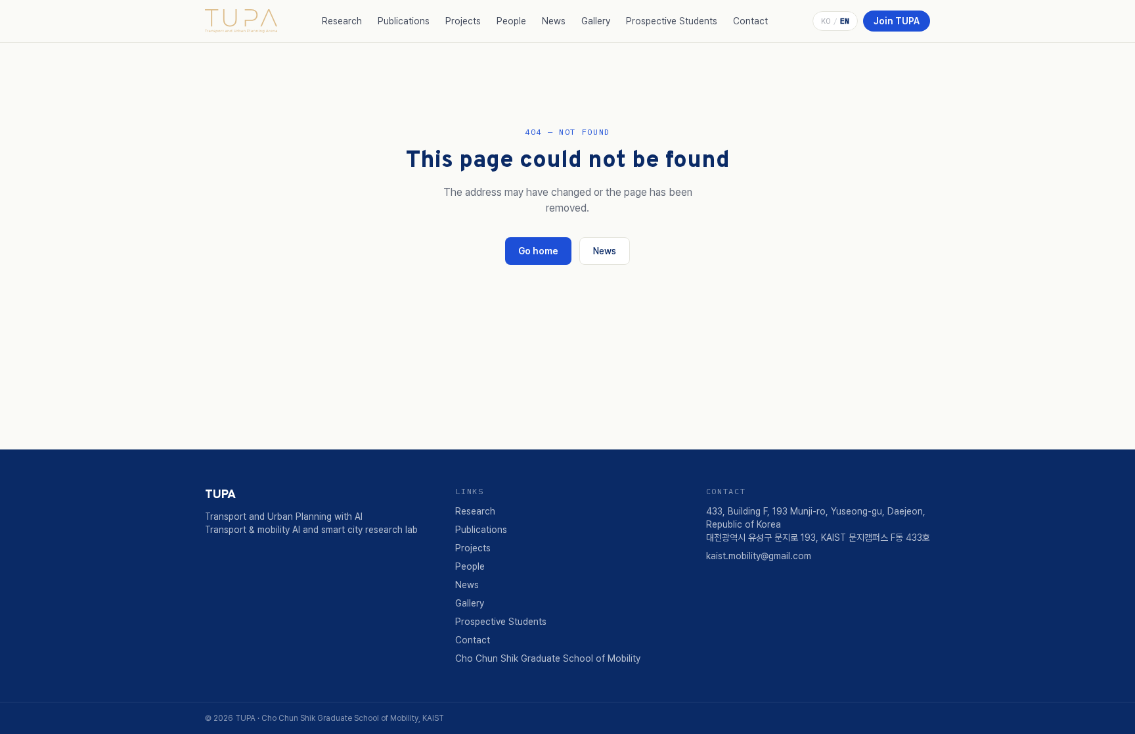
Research (342, 21)
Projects (463, 21)
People (511, 21)
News (554, 21)
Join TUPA (897, 21)
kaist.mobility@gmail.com (758, 556)
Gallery (595, 21)
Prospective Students (671, 21)
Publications (404, 21)
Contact (750, 21)
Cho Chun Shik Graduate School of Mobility (547, 658)
